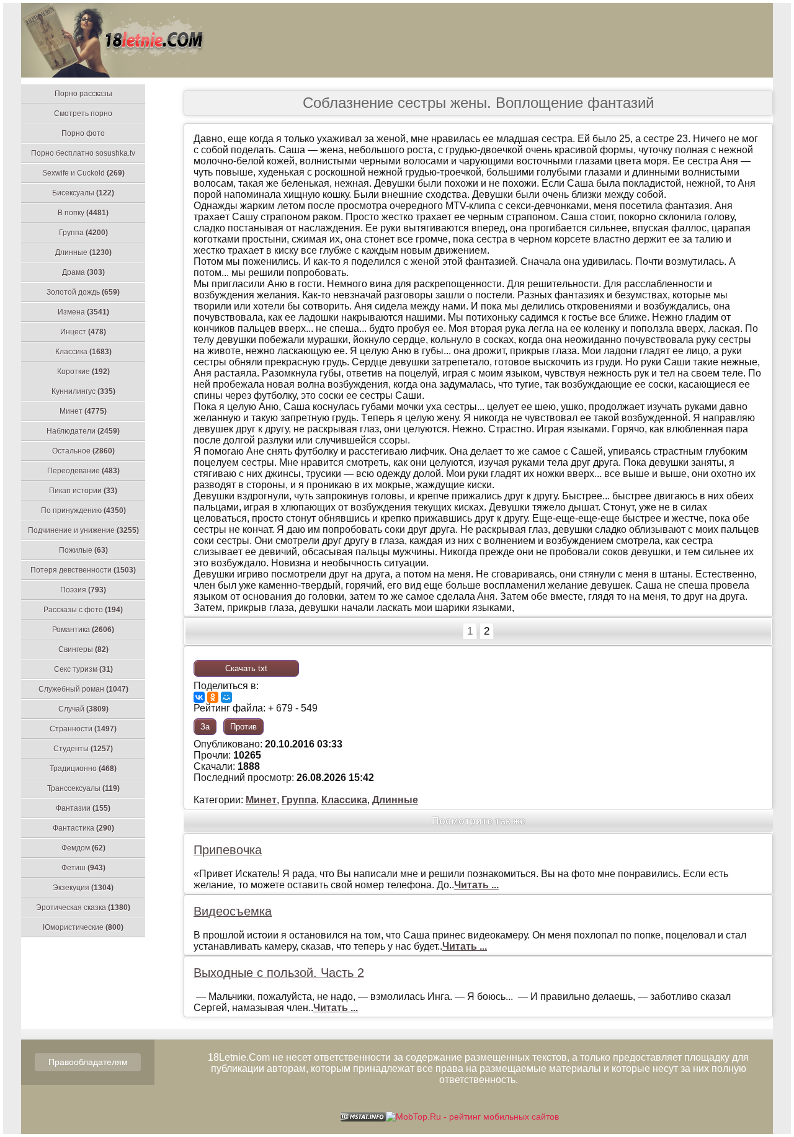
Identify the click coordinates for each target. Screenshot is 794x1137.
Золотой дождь (83, 292)
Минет (83, 411)
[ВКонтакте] (199, 697)
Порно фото (83, 133)
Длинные (83, 252)
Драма (83, 272)
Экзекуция (83, 887)
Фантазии (83, 808)
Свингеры (83, 649)
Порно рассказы (83, 93)
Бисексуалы (83, 193)
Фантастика (83, 828)
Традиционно (83, 768)
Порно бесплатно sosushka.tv (83, 153)
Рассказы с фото (83, 609)
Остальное (83, 451)
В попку (83, 212)
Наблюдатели (83, 431)
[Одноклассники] (212, 697)
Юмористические (83, 927)
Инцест (83, 332)
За (205, 726)
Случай (83, 709)
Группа (83, 232)
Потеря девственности (83, 570)
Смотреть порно (83, 113)
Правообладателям (88, 1062)
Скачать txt (246, 668)
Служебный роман (83, 689)
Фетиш (83, 867)
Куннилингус (83, 391)
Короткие (83, 371)
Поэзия (83, 590)
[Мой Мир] (226, 697)
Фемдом (83, 848)
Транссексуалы (83, 788)
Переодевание (83, 470)
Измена (83, 312)
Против (243, 726)
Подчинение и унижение (83, 530)
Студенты (83, 748)
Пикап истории (83, 490)
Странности (83, 729)
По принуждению (83, 510)
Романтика (83, 629)
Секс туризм (83, 669)
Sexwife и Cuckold (83, 173)
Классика (83, 351)
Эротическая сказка (83, 907)
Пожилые (83, 550)
